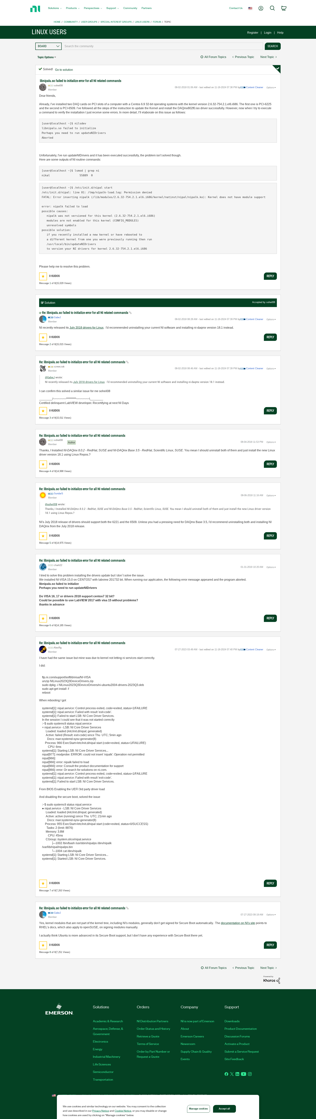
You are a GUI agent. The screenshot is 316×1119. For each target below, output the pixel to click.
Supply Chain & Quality (196, 1051)
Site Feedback (234, 1059)
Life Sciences (102, 1064)
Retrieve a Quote (148, 1036)
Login (267, 32)
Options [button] (270, 87)
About (185, 1028)
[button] (43, 276)
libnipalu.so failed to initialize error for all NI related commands (80, 81)
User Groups (89, 21)
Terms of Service (148, 1044)
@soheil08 (51, 504)
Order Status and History (153, 1028)
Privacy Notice (100, 1110)
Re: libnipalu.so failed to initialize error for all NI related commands (85, 313)
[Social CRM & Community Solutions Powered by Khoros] (272, 979)
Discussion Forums (237, 1036)
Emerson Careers (192, 1036)
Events (185, 1059)
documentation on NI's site (238, 923)
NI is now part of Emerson (197, 1021)
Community (71, 21)
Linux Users (142, 21)
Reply (270, 276)
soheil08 (270, 302)
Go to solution (64, 69)
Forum (157, 21)
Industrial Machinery (106, 1056)
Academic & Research (108, 1021)
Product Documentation (241, 1028)
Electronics (100, 1041)
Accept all (224, 1108)
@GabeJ (50, 377)
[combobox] (162, 46)
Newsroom (188, 1044)
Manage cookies (198, 1108)
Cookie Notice (123, 1110)
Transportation (103, 1079)
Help (280, 32)
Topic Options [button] (45, 57)
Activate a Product (237, 1044)
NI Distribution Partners (152, 1021)
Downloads (232, 1021)
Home (57, 21)
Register (252, 32)
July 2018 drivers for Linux (86, 327)
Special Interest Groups (116, 21)
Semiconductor (103, 1072)
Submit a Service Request (242, 1051)
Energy (97, 1049)
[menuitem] (55, 9)
